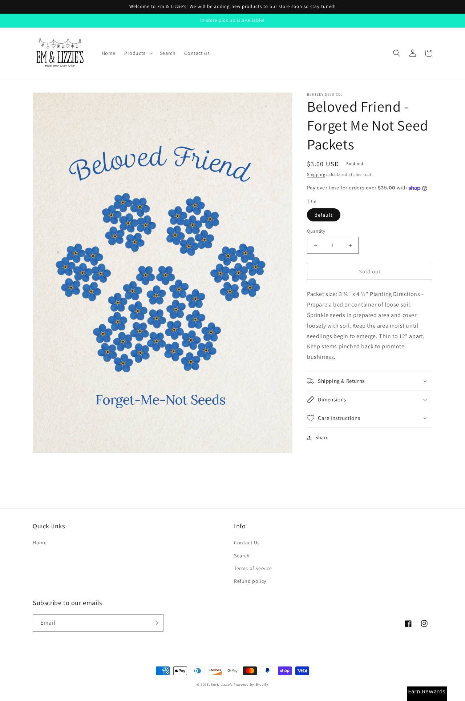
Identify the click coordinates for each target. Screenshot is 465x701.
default (324, 215)
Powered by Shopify (251, 684)
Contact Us (247, 542)
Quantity (316, 231)
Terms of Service (253, 568)
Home (39, 542)
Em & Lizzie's (221, 684)
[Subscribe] (155, 623)
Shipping (316, 174)
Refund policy (250, 581)
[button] (137, 53)
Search (242, 555)
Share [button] (322, 437)
